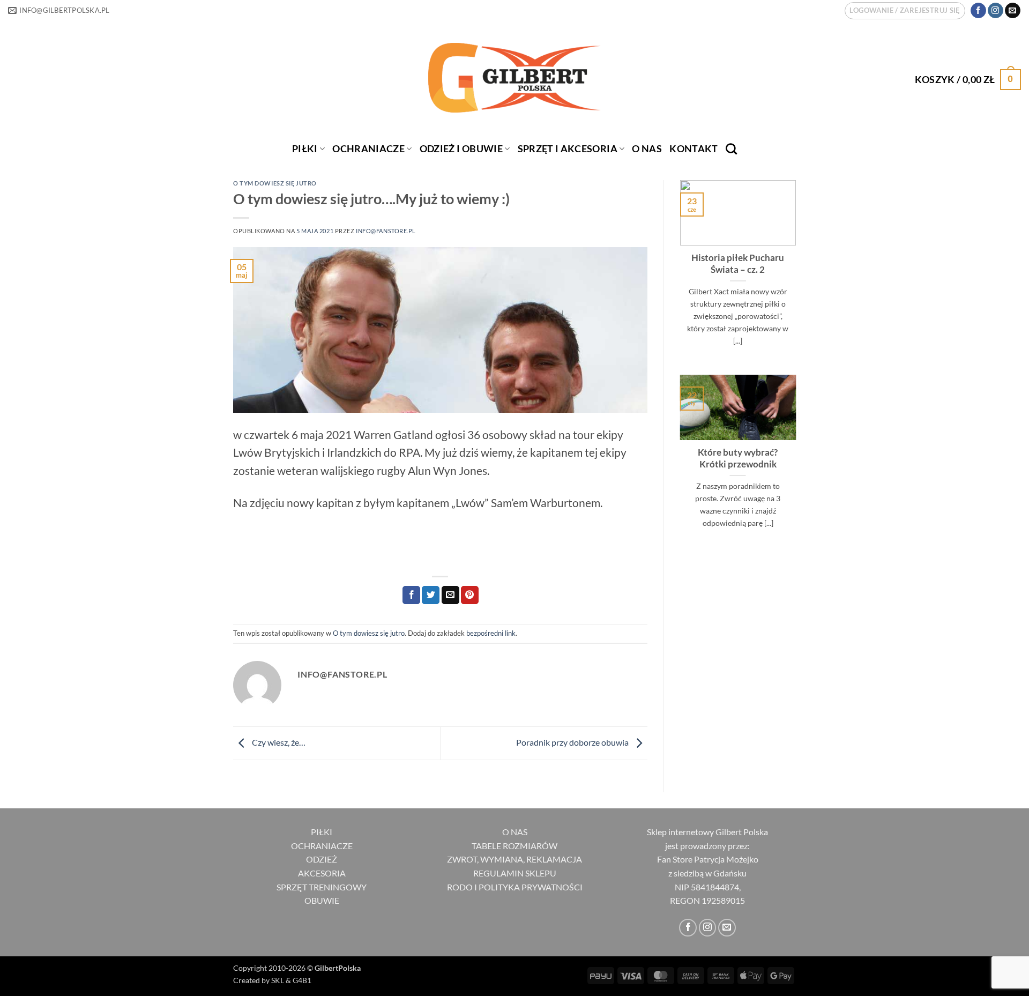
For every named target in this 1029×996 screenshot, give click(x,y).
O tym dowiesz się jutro (275, 183)
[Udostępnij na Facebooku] (411, 595)
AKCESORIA (322, 873)
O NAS (514, 832)
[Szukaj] (731, 149)
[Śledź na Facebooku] (978, 11)
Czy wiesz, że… (277, 742)
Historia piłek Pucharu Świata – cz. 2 (737, 263)
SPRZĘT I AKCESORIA (567, 148)
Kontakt (693, 148)
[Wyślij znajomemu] (450, 595)
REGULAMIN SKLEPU (514, 873)
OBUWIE (321, 900)
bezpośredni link (491, 633)
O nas (647, 148)
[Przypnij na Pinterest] (470, 595)
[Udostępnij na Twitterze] (430, 595)
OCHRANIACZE (368, 148)
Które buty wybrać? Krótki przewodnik (738, 458)
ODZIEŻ (321, 859)
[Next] (798, 276)
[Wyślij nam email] (1012, 11)
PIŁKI (305, 148)
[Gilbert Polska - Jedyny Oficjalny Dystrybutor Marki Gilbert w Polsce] (514, 78)
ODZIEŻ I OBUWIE (461, 148)
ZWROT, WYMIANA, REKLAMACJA (514, 859)
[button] (905, 10)
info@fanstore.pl (386, 230)
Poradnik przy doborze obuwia (573, 742)
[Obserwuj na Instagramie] (995, 11)
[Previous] (678, 276)
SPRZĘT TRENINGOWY (322, 887)
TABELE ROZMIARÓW (514, 846)
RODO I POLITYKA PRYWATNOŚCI (515, 887)
